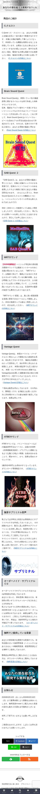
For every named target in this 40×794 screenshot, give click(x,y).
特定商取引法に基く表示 (10, 784)
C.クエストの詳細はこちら (19, 58)
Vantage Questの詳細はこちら (16, 382)
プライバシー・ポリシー (29, 784)
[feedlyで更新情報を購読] (11, 759)
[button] (26, 747)
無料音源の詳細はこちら (17, 662)
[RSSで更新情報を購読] (29, 759)
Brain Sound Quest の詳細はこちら (21, 130)
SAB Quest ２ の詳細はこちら (15, 221)
